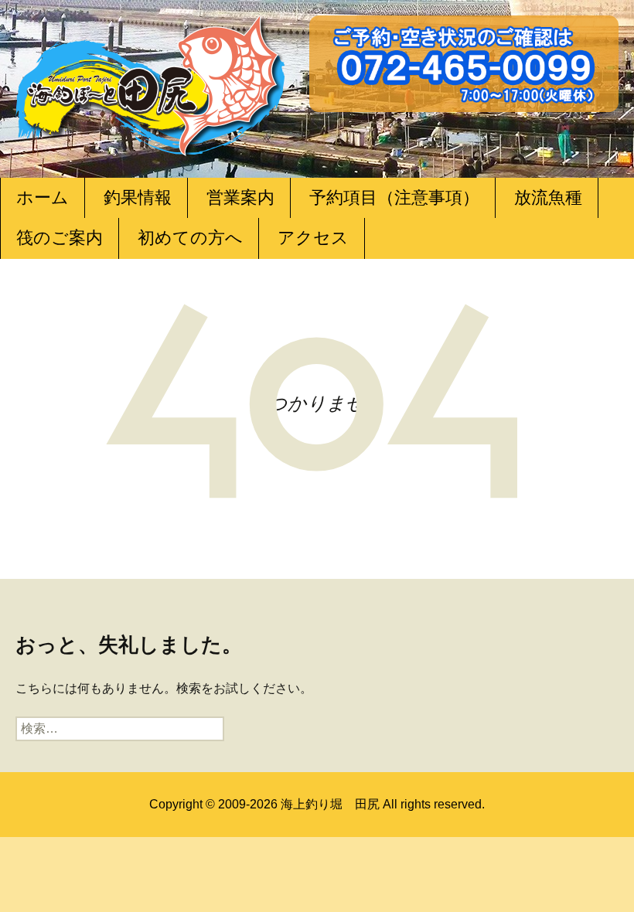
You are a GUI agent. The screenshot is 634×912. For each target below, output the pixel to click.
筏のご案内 (59, 237)
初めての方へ (190, 237)
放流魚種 (548, 197)
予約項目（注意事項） (394, 197)
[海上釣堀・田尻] (150, 82)
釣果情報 (138, 197)
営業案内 (240, 197)
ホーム (42, 197)
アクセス (313, 237)
